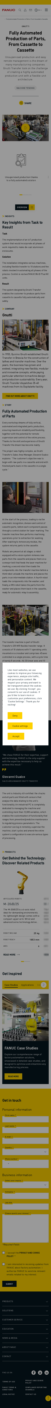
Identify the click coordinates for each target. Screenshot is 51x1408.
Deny (14, 715)
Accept (15, 736)
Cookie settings (20, 725)
